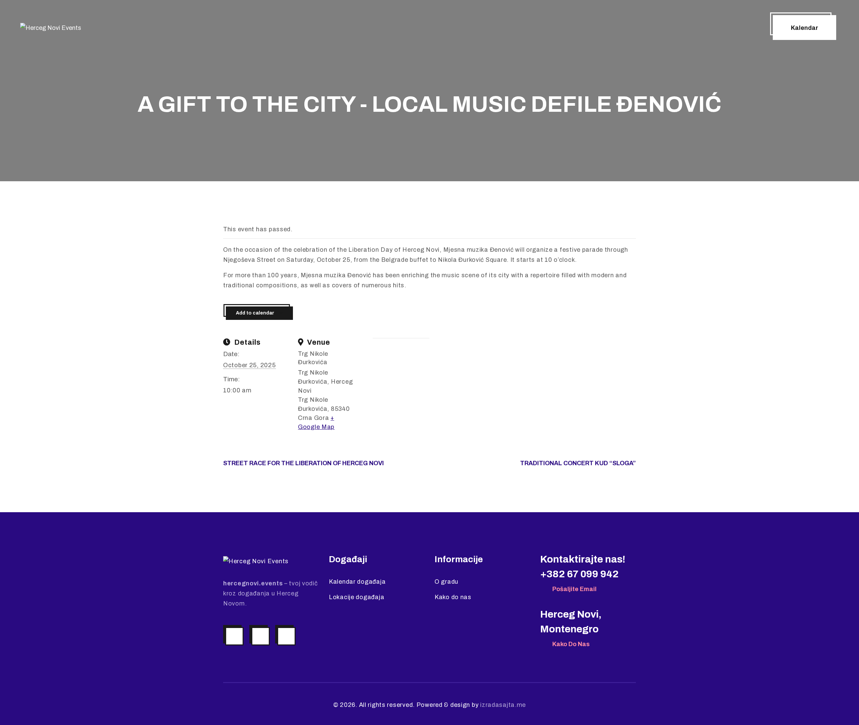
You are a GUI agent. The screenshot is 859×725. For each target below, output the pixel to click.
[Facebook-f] (260, 636)
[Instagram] (234, 636)
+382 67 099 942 (579, 574)
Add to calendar (255, 313)
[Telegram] (286, 636)
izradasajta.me (503, 705)
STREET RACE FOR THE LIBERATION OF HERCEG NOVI (303, 463)
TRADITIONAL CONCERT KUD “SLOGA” (578, 463)
